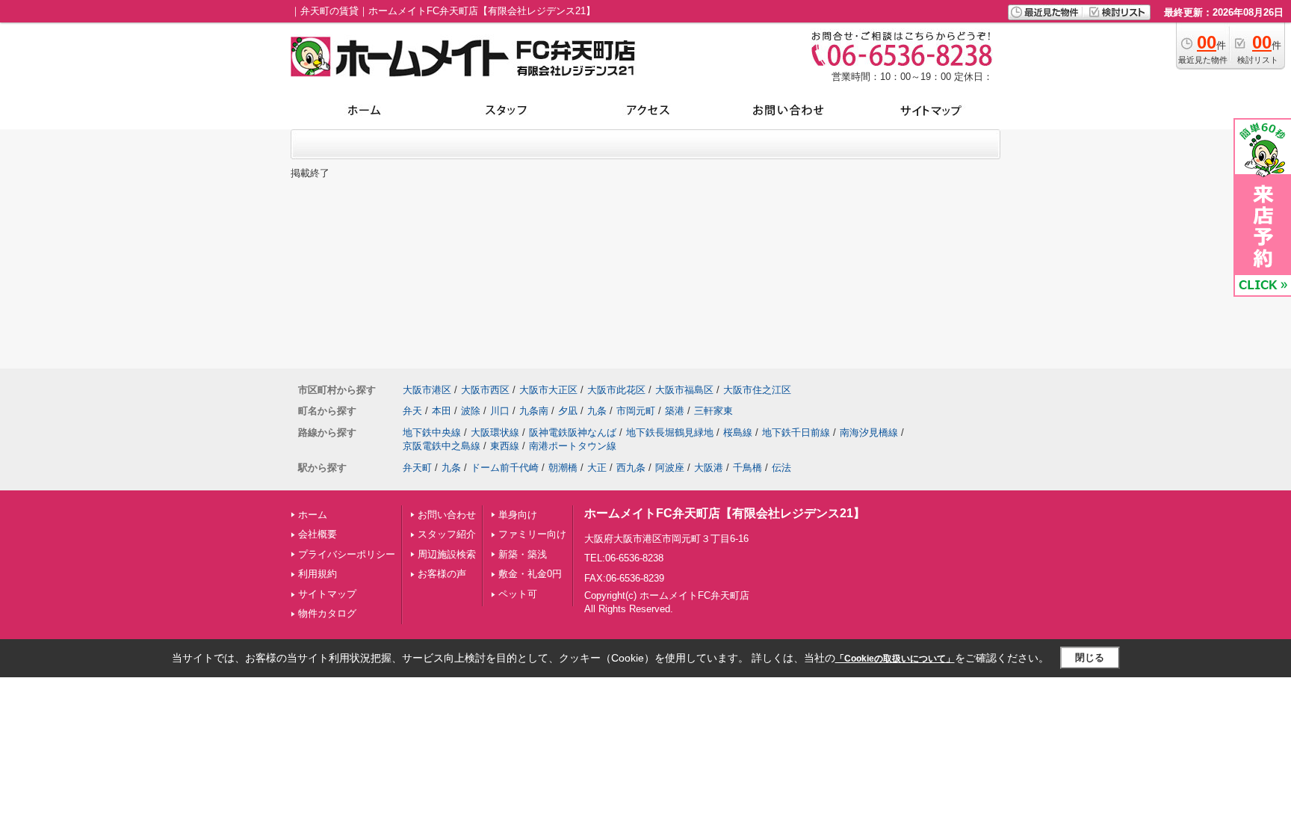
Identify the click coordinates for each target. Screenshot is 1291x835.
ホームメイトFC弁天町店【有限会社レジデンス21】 (724, 513)
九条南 (533, 410)
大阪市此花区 (616, 389)
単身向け (517, 514)
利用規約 (317, 573)
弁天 (412, 410)
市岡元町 (635, 410)
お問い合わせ (447, 514)
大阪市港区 (427, 389)
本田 (441, 410)
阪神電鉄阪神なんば (572, 432)
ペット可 (517, 594)
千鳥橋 (747, 467)
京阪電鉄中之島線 (441, 446)
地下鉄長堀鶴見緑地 (669, 432)
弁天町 (417, 467)
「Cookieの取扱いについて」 (895, 658)
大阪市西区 (485, 389)
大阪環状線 (495, 432)
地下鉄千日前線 (796, 432)
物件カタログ (327, 613)
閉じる (1089, 657)
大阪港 (708, 467)
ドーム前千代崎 (505, 467)
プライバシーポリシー (346, 554)
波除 (470, 410)
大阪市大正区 (548, 389)
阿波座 (669, 467)
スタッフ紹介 (447, 534)
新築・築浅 (522, 554)
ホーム (312, 514)
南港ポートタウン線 (572, 446)
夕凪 (568, 410)
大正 (597, 467)
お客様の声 (442, 573)
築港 (674, 410)
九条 (597, 410)
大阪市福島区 (684, 389)
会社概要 (317, 534)
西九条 (631, 467)
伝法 (781, 467)
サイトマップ (327, 594)
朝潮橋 (563, 467)
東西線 (504, 446)
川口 (500, 410)
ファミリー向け (532, 534)
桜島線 (737, 432)
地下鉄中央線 (432, 432)
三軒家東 (713, 410)
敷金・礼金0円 (530, 573)
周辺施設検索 (447, 554)
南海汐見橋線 (869, 432)
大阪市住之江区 (757, 389)
